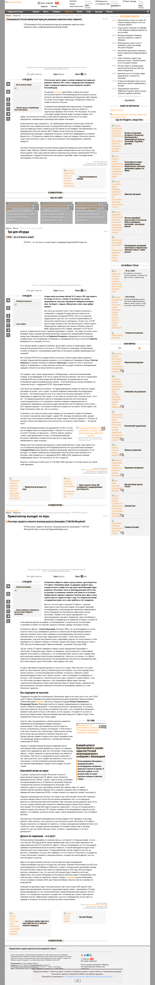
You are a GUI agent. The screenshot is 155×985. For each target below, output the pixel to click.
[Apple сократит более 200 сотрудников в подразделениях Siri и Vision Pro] (69, 487)
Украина (35, 11)
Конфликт (57, 11)
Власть (46, 11)
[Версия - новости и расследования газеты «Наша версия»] (21, 6)
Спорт (88, 11)
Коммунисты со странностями (116, 8)
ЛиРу (90, 955)
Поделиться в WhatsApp (8, 104)
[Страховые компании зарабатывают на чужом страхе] (117, 527)
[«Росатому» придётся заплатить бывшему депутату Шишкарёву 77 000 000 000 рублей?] (15, 488)
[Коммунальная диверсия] (117, 335)
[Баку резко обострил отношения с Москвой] (117, 485)
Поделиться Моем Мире (8, 92)
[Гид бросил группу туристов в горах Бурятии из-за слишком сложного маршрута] (15, 923)
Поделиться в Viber (8, 109)
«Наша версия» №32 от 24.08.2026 (96, 469)
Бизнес (79, 11)
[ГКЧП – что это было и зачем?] (69, 917)
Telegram (57, 92)
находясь (70, 877)
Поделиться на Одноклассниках (8, 99)
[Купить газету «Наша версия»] (39, 3)
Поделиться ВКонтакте (8, 84)
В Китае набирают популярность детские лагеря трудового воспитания (27, 612)
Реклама (54, 6)
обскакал (40, 702)
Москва (109, 11)
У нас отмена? (21, 324)
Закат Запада (141, 7)
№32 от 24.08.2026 (47, 3)
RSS (82, 955)
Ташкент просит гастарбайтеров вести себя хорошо (27, 108)
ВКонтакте (87, 955)
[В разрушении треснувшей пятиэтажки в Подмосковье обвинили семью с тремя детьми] (117, 248)
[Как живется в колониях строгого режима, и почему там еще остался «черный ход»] (117, 281)
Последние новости (129, 16)
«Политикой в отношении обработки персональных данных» (89, 976)
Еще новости (129, 100)
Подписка (44, 6)
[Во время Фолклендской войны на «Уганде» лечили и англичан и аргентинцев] (69, 178)
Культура (98, 11)
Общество (69, 11)
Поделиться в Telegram (8, 114)
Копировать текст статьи (8, 119)
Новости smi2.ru (12, 510)
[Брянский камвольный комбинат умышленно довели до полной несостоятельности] (117, 468)
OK (77, 980)
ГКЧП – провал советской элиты (89, 9)
